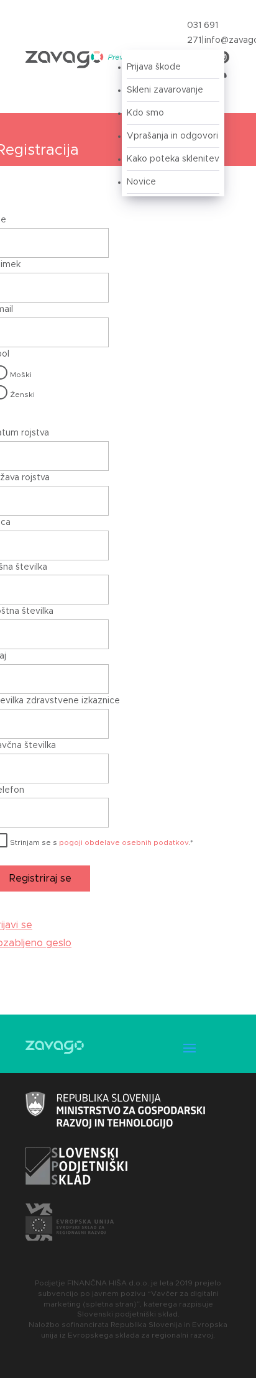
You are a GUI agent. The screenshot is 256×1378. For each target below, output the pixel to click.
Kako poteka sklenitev (173, 159)
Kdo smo (145, 113)
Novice (141, 182)
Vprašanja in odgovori (172, 136)
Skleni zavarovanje (165, 90)
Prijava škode (154, 67)
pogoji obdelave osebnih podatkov (123, 842)
